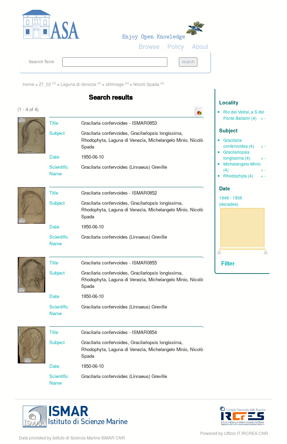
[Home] (115, 24)
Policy (175, 46)
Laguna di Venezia (78, 84)
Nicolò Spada (146, 84)
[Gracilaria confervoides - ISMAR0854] (32, 344)
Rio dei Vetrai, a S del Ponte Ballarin (243, 115)
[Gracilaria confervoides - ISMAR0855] (32, 274)
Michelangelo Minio (242, 164)
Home (28, 84)
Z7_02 (45, 84)
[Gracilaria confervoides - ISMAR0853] (32, 135)
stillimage (115, 84)
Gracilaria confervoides (235, 143)
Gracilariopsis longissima (236, 155)
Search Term (42, 61)
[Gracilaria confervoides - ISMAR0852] (32, 205)
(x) (54, 82)
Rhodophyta (235, 176)
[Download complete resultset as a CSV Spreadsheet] (198, 111)
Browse (149, 46)
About (200, 46)
